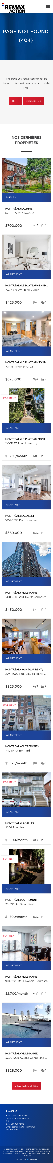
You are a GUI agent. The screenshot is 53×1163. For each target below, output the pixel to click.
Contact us (33, 101)
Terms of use (34, 1153)
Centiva (32, 1159)
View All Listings (26, 1086)
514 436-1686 (17, 1124)
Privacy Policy (20, 1153)
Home (15, 101)
